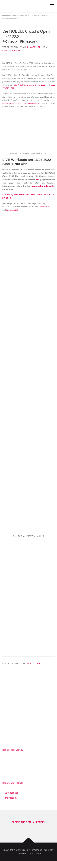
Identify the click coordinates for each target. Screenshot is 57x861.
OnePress (49, 849)
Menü (51, 6)
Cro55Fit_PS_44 (11, 50)
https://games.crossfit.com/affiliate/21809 (20, 103)
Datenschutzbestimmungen (28, 645)
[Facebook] (24, 829)
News (14, 16)
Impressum (11, 797)
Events (20, 16)
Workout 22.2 (12, 210)
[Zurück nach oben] (28, 842)
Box (37, 179)
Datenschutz (11, 792)
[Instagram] (33, 829)
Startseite (6, 16)
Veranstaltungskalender (43, 186)
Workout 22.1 (46, 206)
